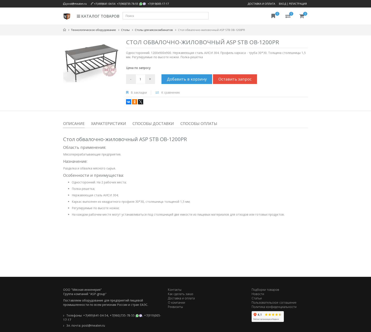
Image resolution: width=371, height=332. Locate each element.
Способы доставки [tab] (153, 123)
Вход (282, 4)
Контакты (174, 290)
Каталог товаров (99, 16)
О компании (176, 302)
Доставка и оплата (261, 4)
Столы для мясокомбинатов (154, 30)
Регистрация (298, 4)
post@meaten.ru (76, 4)
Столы (125, 30)
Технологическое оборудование (93, 30)
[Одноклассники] (134, 101)
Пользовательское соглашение (274, 302)
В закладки (139, 92)
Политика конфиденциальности (274, 307)
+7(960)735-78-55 (127, 4)
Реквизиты (175, 307)
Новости (258, 294)
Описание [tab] (74, 123)
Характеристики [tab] (108, 123)
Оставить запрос (235, 79)
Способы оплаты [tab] (198, 123)
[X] (140, 101)
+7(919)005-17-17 (158, 4)
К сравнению (170, 92)
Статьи (257, 298)
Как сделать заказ (180, 294)
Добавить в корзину (187, 79)
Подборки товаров (265, 290)
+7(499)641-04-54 (104, 4)
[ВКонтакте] (128, 101)
